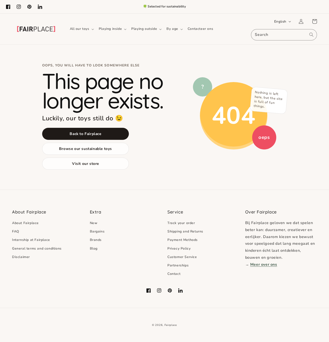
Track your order (181, 223)
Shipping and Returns (185, 231)
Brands (96, 240)
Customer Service (182, 257)
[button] (81, 29)
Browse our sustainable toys (85, 148)
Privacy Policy (179, 248)
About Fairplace (25, 223)
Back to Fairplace (85, 133)
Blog (94, 248)
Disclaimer (21, 257)
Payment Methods (182, 240)
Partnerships (178, 265)
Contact (173, 273)
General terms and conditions (37, 248)
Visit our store (85, 163)
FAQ (15, 231)
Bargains (97, 231)
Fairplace (170, 325)
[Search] (311, 34)
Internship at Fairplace (31, 240)
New (94, 223)
